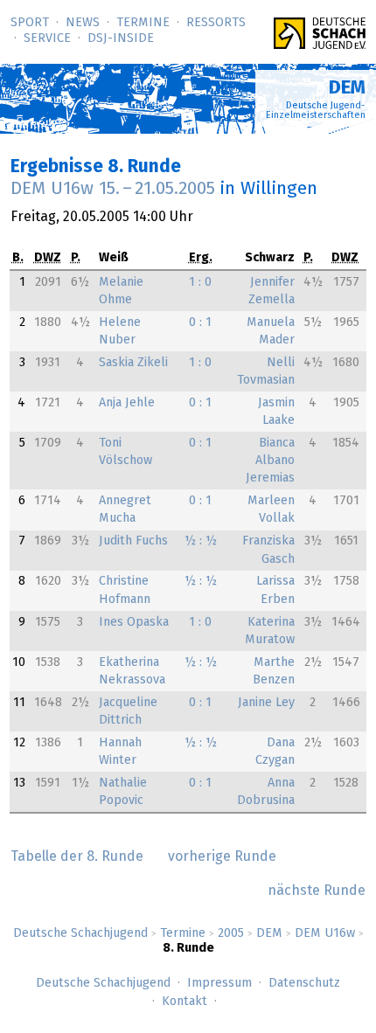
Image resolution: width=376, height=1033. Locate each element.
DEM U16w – (112, 189)
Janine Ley (266, 703)
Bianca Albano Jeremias (270, 460)
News (83, 23)
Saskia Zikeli (133, 363)
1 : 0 (200, 282)
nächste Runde (317, 891)
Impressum (219, 983)
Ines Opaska (134, 622)
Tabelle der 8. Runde (76, 856)
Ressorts (216, 23)
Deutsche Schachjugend (80, 933)
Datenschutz (304, 983)
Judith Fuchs (133, 541)
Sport (29, 23)
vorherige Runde (222, 856)
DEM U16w (325, 933)
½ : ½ (201, 541)
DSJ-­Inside (120, 38)
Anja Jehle (127, 403)
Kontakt (184, 1001)
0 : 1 (200, 322)
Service (47, 38)
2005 (231, 933)
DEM (269, 933)
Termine (143, 23)
